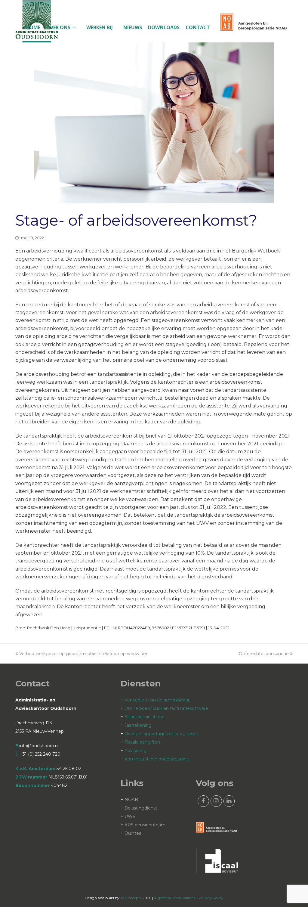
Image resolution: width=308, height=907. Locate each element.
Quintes (133, 833)
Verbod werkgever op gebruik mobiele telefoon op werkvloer (83, 653)
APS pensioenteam (145, 825)
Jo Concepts (130, 898)
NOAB (131, 799)
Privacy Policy (211, 898)
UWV (130, 816)
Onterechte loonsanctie (264, 653)
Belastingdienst (141, 808)
